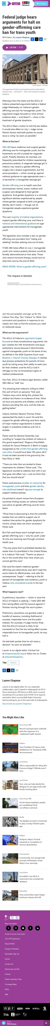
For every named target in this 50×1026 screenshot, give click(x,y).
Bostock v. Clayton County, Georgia (19, 357)
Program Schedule (12, 949)
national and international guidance (19, 223)
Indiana (13, 663)
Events (7, 959)
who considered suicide (21, 582)
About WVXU (10, 944)
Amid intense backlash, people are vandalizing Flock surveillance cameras (32, 805)
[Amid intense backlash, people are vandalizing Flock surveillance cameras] (10, 803)
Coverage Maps (11, 984)
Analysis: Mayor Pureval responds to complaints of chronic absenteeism (30, 842)
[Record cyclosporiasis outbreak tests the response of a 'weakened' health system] (10, 729)
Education (23, 891)
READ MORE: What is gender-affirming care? (24, 266)
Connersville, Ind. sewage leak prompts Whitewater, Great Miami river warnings (32, 860)
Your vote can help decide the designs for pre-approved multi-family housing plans (33, 787)
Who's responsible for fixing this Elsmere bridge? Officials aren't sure (33, 768)
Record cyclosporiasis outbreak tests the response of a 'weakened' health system (32, 731)
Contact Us (9, 964)
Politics (22, 743)
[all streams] (47, 1023)
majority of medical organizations (27, 216)
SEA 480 (6, 146)
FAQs (7, 989)
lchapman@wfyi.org (14, 653)
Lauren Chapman (22, 37)
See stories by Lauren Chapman (16, 703)
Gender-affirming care (12, 185)
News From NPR (25, 725)
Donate (42, 4)
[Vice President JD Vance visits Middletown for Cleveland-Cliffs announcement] (10, 748)
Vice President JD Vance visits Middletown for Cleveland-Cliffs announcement (32, 750)
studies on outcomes (32, 482)
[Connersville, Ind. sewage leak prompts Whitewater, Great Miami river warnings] (10, 858)
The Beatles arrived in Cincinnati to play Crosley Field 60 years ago (33, 823)
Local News (23, 762)
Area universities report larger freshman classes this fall (32, 896)
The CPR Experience (12, 939)
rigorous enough (32, 489)
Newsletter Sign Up (12, 954)
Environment (24, 854)
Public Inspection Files (13, 979)
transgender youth (11, 486)
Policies (8, 974)
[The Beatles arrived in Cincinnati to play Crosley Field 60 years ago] (10, 821)
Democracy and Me (12, 969)
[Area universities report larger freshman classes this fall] (10, 895)
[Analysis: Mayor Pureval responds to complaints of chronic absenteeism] (10, 840)
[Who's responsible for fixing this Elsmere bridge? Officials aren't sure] (10, 766)
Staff (6, 994)
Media (21, 817)
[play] (3, 1023)
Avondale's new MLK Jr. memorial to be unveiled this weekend (31, 879)
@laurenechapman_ (14, 656)
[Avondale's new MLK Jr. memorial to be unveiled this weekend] (10, 877)
